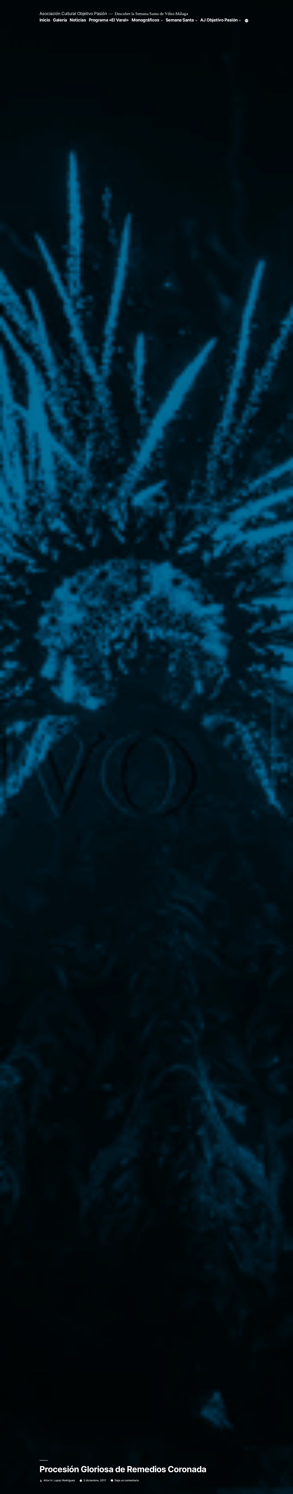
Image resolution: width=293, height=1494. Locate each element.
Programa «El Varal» (109, 19)
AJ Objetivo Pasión (219, 19)
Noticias (78, 19)
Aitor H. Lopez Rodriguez (59, 1480)
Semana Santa (180, 19)
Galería (60, 19)
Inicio (45, 19)
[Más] (247, 21)
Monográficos (145, 19)
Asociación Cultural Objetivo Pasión (73, 13)
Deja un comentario (127, 1480)
